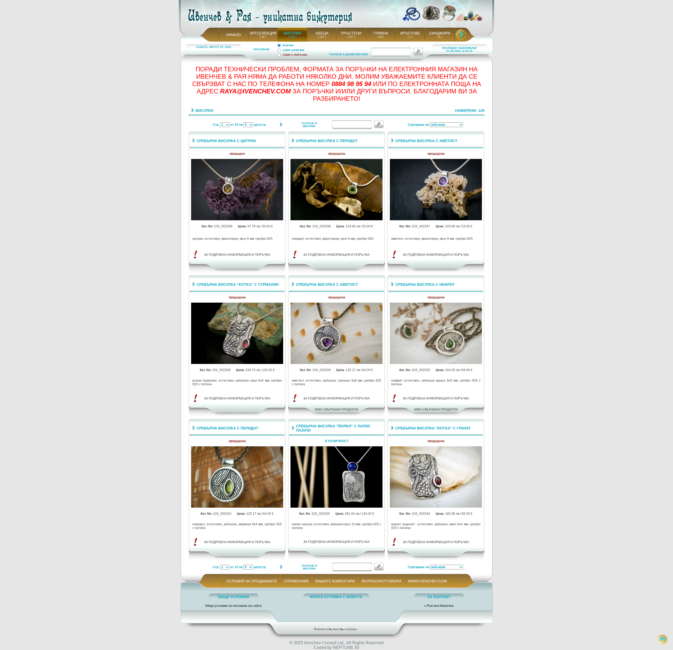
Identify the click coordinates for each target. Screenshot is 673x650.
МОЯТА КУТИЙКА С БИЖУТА (336, 597)
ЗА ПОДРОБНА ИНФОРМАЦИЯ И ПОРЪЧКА (237, 255)
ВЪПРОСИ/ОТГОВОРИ (381, 581)
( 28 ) (380, 36)
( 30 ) (262, 36)
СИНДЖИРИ (439, 33)
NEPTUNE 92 (346, 647)
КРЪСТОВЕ (410, 33)
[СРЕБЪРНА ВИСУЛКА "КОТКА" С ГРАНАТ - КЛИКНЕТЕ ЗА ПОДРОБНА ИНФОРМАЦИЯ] (436, 506)
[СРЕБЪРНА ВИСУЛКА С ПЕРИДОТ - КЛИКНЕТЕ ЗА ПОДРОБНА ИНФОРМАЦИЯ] (336, 219)
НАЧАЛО (233, 35)
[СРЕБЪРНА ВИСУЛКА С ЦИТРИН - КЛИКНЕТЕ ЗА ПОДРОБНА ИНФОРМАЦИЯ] (237, 219)
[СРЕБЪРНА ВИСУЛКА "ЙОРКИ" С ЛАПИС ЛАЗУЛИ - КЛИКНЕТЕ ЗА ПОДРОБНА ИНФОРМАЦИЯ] (336, 506)
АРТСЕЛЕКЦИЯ (263, 33)
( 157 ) (351, 36)
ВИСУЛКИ (292, 33)
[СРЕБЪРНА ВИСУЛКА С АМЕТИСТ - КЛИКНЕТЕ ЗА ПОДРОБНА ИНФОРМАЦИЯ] (436, 219)
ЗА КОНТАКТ (439, 597)
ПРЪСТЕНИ (351, 33)
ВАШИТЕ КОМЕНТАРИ (335, 581)
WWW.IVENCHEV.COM (427, 581)
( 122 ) (321, 36)
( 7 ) (410, 36)
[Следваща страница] (280, 125)
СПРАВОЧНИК (296, 581)
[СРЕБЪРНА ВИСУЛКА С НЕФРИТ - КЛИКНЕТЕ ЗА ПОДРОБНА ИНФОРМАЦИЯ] (436, 363)
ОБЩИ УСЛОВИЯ (233, 597)
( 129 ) (292, 36)
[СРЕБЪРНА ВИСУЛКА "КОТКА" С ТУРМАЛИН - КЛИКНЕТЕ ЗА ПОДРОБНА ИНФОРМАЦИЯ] (237, 363)
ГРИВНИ (380, 33)
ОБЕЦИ (321, 33)
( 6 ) (439, 36)
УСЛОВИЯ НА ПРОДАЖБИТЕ (251, 581)
